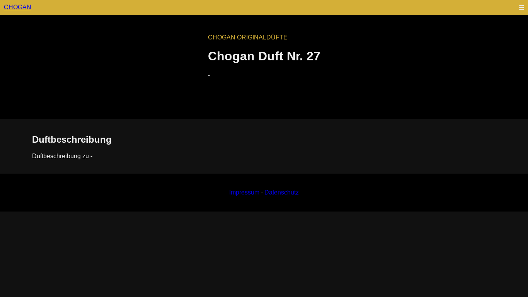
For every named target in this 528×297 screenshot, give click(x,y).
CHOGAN (17, 7)
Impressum (244, 192)
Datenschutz (281, 192)
